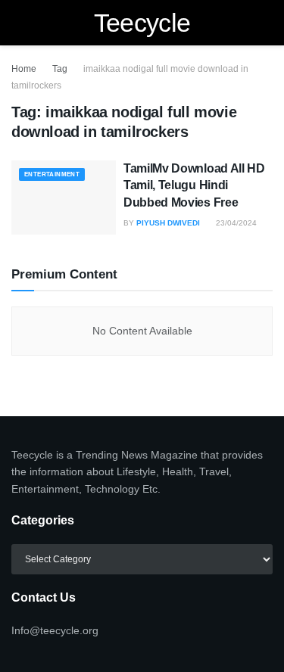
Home (23, 69)
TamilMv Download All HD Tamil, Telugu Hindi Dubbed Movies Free (194, 185)
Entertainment (52, 174)
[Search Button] (266, 22)
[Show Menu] (17, 22)
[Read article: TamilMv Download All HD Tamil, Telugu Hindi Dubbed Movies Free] (63, 197)
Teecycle (142, 23)
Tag (59, 69)
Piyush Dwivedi (168, 223)
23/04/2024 (235, 223)
